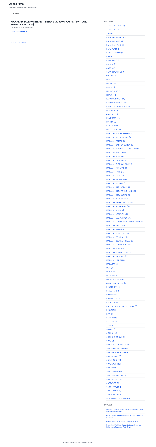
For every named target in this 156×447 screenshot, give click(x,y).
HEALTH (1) (111, 95)
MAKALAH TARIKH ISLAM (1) (118, 252)
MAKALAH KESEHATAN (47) (118, 206)
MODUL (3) (111, 272)
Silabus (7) (110, 329)
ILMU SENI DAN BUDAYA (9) (118, 106)
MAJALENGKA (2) (113, 130)
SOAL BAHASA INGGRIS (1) (117, 345)
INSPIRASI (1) (112, 110)
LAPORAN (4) (112, 126)
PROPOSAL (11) (112, 302)
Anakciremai (16, 3)
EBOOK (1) (110, 87)
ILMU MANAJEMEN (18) (116, 103)
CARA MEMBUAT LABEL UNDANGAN (122, 421)
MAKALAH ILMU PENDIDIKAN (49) (121, 191)
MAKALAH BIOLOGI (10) (116, 153)
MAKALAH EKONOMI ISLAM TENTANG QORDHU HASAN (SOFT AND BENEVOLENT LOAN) (49, 23)
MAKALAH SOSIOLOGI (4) (117, 249)
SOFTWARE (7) (112, 383)
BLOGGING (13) (112, 60)
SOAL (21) (110, 341)
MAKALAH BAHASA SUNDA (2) (119, 145)
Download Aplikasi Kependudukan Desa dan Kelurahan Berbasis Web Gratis (124, 426)
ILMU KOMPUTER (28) (115, 99)
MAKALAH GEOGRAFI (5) (116, 179)
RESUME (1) (111, 310)
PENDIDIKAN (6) (113, 287)
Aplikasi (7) (110, 33)
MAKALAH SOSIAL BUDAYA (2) (119, 245)
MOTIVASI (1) (111, 276)
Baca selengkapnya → (20, 31)
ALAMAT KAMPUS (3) (115, 26)
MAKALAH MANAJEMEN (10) (118, 218)
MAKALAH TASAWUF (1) (116, 256)
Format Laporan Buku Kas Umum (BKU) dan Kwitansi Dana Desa (124, 410)
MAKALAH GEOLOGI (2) (116, 183)
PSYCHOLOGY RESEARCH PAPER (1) (121, 306)
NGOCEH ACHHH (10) (115, 279)
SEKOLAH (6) (111, 322)
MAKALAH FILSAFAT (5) (116, 168)
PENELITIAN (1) (112, 291)
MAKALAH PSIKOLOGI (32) (117, 233)
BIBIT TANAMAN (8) (115, 53)
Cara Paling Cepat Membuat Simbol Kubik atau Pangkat (125, 416)
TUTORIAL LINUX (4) (115, 395)
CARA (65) (110, 68)
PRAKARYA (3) (112, 295)
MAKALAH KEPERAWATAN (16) (119, 202)
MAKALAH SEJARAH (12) (117, 237)
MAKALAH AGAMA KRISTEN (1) (119, 133)
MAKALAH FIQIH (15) (115, 172)
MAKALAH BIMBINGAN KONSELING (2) (122, 149)
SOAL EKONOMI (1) (114, 360)
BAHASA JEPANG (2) (115, 45)
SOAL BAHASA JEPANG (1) (117, 348)
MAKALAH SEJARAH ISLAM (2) (119, 241)
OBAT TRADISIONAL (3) (116, 283)
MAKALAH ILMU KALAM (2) (118, 187)
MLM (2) (109, 268)
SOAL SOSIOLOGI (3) (115, 379)
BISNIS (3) (110, 57)
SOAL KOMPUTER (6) (115, 364)
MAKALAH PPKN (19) (115, 229)
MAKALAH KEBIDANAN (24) (118, 199)
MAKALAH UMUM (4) (115, 260)
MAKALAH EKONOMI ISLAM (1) (119, 164)
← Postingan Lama (18, 42)
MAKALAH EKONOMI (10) (117, 160)
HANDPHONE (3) (113, 91)
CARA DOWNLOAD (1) (115, 72)
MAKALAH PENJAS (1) (115, 226)
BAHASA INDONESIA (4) (116, 37)
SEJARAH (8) (112, 318)
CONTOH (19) (112, 76)
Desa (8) (109, 80)
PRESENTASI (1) (113, 299)
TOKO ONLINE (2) (113, 391)
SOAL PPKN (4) (112, 368)
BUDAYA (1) (111, 64)
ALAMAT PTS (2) (113, 30)
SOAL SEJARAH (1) (114, 371)
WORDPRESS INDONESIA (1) (118, 398)
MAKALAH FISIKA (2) (115, 176)
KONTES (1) (111, 122)
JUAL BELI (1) (112, 114)
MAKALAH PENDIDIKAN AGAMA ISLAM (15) (124, 222)
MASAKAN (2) (112, 264)
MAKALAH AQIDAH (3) (115, 141)
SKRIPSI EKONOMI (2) (115, 337)
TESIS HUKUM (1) (113, 387)
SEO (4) (109, 325)
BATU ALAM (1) (112, 49)
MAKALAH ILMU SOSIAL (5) (118, 195)
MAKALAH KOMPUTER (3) (117, 214)
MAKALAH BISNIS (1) (115, 156)
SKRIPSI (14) (111, 333)
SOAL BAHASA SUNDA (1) (117, 352)
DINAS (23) (111, 83)
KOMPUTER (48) (113, 118)
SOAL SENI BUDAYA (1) (116, 375)
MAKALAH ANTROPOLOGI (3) (118, 137)
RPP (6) (109, 314)
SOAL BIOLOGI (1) (113, 356)
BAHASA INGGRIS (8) (115, 41)
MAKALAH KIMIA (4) (115, 210)
